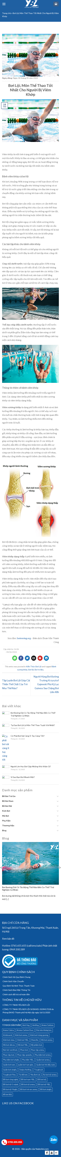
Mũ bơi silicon (9, 1045)
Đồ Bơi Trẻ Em (8, 796)
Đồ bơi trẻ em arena (28, 1089)
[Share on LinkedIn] (46, 658)
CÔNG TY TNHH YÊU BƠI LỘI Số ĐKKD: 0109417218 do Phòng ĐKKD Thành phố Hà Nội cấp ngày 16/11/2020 (28, 1011)
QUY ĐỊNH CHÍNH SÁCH (18, 972)
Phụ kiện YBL (27, 1060)
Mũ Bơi (5, 816)
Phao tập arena (37, 1050)
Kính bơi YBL (22, 1040)
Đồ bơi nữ (42, 1079)
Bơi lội (31, 670)
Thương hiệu (8, 825)
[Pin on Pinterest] (40, 658)
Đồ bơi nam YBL (28, 1079)
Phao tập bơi (8, 1055)
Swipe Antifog (25, 1070)
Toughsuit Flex (9, 1075)
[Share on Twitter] (27, 658)
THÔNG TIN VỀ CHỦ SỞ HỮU (22, 999)
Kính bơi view (8, 1040)
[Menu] (4, 4)
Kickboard (7, 1035)
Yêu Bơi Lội (35, 1075)
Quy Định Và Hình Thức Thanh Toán (19, 986)
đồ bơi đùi (7, 1094)
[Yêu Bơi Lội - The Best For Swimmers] (32, 4)
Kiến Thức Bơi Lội (33, 666)
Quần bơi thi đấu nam (45, 1065)
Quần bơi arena (43, 1060)
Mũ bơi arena (46, 1040)
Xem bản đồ (8, 938)
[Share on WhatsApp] (14, 658)
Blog (4, 830)
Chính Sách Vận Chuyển (13, 981)
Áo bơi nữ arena (49, 1075)
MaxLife (34, 1040)
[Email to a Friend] (33, 658)
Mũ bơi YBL (23, 1045)
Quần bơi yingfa (9, 1070)
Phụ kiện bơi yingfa (11, 1060)
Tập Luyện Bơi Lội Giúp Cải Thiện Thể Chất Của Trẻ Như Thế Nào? (16, 684)
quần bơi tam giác (25, 1065)
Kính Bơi (6, 811)
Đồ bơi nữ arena (28, 1084)
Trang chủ (6, 13)
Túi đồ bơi (23, 1075)
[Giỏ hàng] (56, 4)
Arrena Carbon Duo (25, 1030)
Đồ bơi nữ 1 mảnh (10, 1084)
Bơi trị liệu (39, 670)
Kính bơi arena (21, 1035)
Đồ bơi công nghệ (10, 1079)
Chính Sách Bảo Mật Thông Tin (16, 990)
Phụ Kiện (6, 820)
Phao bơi (24, 1050)
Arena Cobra (8, 1030)
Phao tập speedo (24, 1055)
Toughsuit (38, 1070)
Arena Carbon (47, 1025)
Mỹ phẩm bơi (36, 1045)
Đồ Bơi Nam (7, 801)
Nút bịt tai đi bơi (10, 1050)
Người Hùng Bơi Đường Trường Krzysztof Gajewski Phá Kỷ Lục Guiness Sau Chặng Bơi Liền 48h (46, 684)
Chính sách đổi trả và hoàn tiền (16, 994)
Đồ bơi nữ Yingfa (10, 1089)
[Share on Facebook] (20, 658)
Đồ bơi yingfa (45, 1089)
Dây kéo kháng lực (43, 1030)
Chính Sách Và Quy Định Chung (16, 977)
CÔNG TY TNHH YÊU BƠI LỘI (16, 1005)
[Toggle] (58, 796)
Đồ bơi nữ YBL (44, 1084)
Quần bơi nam (9, 1065)
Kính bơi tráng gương (39, 1035)
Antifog (35, 1025)
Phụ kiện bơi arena (43, 1055)
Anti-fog (25, 1025)
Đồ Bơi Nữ (7, 806)
